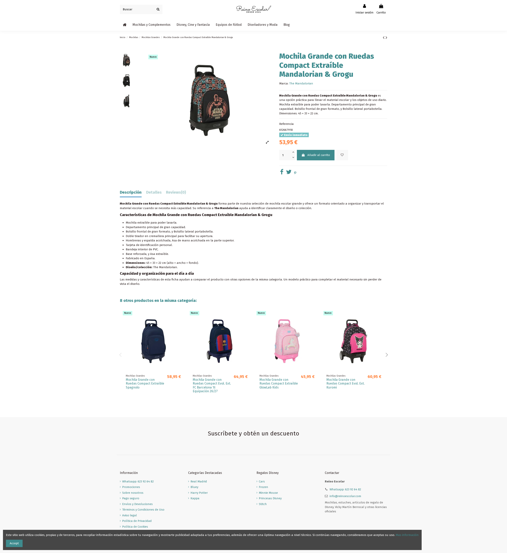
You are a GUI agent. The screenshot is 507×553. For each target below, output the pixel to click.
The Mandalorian (301, 83)
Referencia (286, 124)
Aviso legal (129, 515)
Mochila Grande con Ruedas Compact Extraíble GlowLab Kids (278, 383)
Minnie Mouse (268, 493)
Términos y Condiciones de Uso (143, 509)
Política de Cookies (135, 526)
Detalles (154, 192)
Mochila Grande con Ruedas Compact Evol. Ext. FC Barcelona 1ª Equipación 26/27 (212, 385)
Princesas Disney (270, 498)
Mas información (407, 535)
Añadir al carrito (318, 155)
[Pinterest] (295, 173)
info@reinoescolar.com (345, 496)
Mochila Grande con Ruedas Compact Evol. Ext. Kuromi (345, 383)
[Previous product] (384, 37)
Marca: (283, 83)
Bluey (194, 487)
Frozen (263, 487)
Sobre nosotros (132, 493)
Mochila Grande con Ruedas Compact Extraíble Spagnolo (145, 383)
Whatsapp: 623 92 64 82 (138, 481)
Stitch (263, 504)
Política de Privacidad (137, 521)
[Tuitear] (289, 173)
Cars (262, 481)
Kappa (195, 498)
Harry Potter (199, 493)
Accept (14, 543)
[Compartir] (281, 173)
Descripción (131, 192)
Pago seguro (130, 498)
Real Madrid (199, 481)
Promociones (131, 487)
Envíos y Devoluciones (137, 504)
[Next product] (386, 37)
